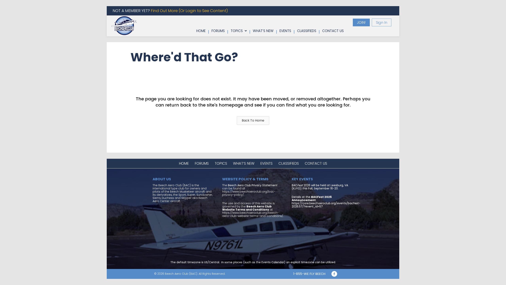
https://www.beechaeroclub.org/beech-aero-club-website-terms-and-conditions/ (252, 214)
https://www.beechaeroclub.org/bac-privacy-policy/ (248, 193)
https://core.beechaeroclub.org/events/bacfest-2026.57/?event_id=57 (326, 204)
